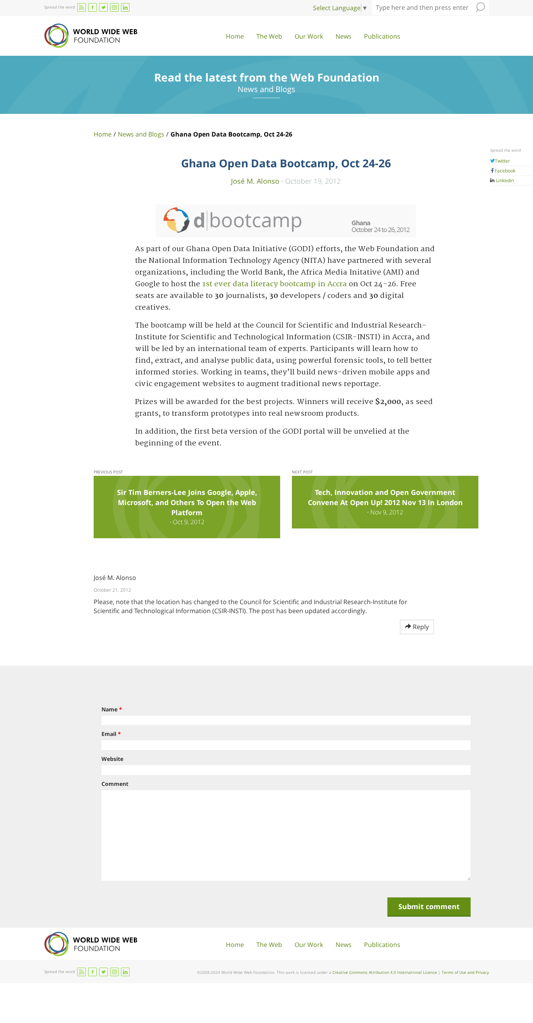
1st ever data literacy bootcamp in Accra (274, 284)
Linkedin (504, 180)
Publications (382, 36)
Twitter (502, 161)
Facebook (505, 170)
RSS (81, 7)
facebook (92, 7)
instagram (114, 7)
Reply (420, 626)
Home (235, 36)
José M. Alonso (255, 181)
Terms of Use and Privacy (465, 972)
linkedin (125, 7)
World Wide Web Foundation (90, 35)
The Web (269, 36)
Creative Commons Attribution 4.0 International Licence (384, 972)
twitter (103, 7)
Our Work (309, 36)
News (344, 36)
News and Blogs (141, 134)
